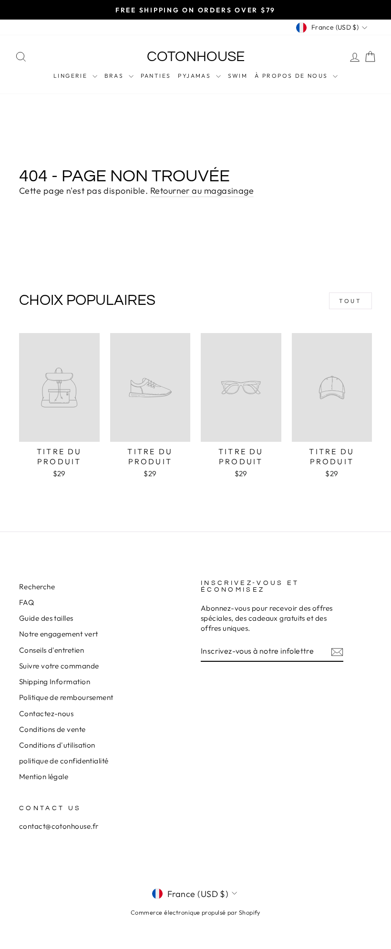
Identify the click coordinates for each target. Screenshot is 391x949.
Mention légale (43, 776)
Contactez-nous (46, 713)
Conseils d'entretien (51, 650)
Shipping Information (54, 681)
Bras (115, 75)
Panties (156, 75)
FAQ (26, 602)
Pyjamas (195, 75)
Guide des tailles (46, 618)
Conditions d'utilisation (57, 745)
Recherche (37, 586)
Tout (350, 300)
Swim (238, 75)
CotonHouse (196, 56)
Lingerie (71, 75)
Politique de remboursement (66, 697)
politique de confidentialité (64, 760)
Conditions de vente (52, 729)
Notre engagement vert (58, 633)
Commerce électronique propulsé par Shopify (195, 912)
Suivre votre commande (59, 665)
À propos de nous (292, 75)
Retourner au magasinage (202, 190)
